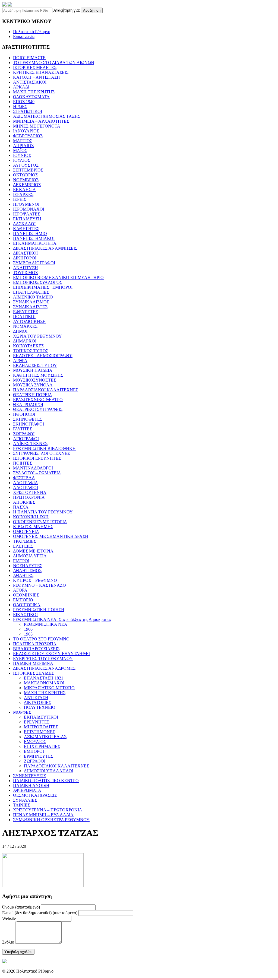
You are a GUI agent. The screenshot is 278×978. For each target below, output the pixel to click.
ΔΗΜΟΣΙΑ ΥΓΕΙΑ (30, 556)
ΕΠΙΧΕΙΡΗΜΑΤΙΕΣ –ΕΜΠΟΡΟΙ (42, 287)
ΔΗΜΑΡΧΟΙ (24, 341)
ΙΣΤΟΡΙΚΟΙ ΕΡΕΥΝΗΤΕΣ (37, 458)
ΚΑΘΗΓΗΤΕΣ (26, 228)
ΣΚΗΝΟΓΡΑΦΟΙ (28, 424)
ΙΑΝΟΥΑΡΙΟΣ (26, 131)
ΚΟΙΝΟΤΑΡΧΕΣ (28, 346)
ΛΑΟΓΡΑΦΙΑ (25, 482)
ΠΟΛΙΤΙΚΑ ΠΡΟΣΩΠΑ (34, 644)
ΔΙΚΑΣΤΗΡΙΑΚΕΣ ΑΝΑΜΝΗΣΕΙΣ (45, 248)
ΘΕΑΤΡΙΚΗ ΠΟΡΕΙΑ (32, 394)
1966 (28, 629)
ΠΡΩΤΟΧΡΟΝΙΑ (29, 497)
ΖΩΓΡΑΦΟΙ (23, 433)
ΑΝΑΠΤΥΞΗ (25, 267)
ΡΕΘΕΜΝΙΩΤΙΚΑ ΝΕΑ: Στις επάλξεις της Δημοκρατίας (62, 619)
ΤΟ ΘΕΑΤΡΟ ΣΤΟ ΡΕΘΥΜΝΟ (41, 639)
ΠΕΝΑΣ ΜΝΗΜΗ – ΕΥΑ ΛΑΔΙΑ (43, 814)
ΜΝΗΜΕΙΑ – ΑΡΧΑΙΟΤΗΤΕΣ (41, 121)
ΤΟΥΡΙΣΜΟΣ (25, 272)
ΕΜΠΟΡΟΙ (34, 751)
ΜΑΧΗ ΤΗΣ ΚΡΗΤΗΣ (34, 92)
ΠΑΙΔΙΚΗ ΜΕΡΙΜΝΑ (33, 663)
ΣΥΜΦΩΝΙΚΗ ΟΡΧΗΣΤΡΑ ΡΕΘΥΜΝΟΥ (51, 819)
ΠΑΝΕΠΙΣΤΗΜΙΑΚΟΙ (34, 238)
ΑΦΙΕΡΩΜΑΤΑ (27, 790)
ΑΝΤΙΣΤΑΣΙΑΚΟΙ (29, 82)
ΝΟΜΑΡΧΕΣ (25, 326)
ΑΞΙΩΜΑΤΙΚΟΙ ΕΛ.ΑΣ (45, 736)
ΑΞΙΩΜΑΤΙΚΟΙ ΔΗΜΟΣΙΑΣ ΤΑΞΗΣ (46, 116)
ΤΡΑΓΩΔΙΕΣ (24, 541)
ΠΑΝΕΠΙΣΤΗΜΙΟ (30, 233)
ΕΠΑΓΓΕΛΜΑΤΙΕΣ (31, 292)
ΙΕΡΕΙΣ (19, 199)
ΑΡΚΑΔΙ (21, 87)
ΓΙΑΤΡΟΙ (21, 560)
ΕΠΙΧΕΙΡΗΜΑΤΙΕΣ (42, 746)
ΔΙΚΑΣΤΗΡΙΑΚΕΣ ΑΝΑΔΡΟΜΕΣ (44, 668)
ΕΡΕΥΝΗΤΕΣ (36, 722)
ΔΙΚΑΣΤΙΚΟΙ (25, 253)
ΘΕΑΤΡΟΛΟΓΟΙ (28, 404)
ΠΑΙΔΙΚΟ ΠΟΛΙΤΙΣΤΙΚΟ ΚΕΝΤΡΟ (46, 780)
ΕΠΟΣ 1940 (23, 101)
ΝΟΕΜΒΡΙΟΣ (26, 179)
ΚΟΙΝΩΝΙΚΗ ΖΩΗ (31, 517)
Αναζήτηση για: (66, 10)
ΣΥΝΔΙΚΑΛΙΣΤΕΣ (30, 306)
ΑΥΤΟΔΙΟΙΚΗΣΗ (29, 321)
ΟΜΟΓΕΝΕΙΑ (26, 531)
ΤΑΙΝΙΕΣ (21, 805)
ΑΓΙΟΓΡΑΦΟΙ (26, 438)
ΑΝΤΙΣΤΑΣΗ (36, 697)
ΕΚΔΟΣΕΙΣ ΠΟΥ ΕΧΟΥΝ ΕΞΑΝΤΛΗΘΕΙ (51, 653)
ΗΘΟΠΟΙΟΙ (24, 414)
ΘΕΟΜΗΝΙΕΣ (26, 595)
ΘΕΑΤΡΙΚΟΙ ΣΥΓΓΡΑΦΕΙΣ (37, 409)
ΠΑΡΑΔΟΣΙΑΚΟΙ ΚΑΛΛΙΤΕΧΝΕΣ (45, 390)
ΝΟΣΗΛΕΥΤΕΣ (27, 565)
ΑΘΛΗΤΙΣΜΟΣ (27, 570)
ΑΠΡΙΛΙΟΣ (23, 145)
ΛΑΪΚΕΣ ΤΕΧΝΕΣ (30, 443)
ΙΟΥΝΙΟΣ (22, 155)
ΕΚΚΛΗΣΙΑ (24, 189)
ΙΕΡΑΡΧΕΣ (23, 194)
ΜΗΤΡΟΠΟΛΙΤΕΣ (41, 727)
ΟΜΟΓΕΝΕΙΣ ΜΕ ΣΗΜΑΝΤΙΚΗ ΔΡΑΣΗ (50, 536)
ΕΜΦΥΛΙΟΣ (35, 741)
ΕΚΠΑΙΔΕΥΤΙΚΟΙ (41, 717)
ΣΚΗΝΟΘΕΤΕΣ (27, 419)
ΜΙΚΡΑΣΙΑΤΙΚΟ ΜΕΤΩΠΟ (49, 687)
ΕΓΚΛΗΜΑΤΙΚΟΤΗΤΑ (34, 243)
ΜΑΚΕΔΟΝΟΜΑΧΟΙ (44, 683)
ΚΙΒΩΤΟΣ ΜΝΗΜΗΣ (33, 526)
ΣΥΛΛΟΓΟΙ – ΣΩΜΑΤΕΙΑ (37, 473)
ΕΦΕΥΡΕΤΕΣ (25, 311)
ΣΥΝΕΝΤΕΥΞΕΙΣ (29, 775)
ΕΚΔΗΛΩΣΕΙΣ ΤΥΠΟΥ (35, 365)
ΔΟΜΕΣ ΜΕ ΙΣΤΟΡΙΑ (33, 551)
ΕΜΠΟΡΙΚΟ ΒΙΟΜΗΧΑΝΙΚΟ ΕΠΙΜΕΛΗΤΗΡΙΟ (58, 277)
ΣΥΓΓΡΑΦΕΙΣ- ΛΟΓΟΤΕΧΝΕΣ (41, 453)
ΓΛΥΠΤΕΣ (22, 429)
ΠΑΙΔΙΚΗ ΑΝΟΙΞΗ (31, 785)
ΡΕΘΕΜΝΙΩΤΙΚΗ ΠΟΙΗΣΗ (38, 609)
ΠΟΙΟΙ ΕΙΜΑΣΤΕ (29, 57)
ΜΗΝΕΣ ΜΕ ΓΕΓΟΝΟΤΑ (36, 126)
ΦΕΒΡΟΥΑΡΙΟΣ (28, 136)
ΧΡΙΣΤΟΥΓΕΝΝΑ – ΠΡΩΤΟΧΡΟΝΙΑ (47, 810)
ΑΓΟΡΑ (20, 590)
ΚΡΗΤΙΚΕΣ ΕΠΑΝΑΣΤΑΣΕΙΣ (40, 72)
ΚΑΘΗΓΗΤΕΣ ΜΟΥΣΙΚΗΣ (38, 375)
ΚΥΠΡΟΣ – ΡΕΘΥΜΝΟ (35, 580)
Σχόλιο (8, 942)
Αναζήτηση (91, 10)
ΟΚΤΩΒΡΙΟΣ (25, 175)
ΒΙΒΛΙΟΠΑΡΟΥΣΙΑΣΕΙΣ (36, 648)
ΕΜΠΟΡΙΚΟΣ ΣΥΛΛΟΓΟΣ (37, 282)
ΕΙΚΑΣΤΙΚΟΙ (25, 614)
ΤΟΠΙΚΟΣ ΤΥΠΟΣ (30, 350)
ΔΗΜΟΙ (20, 331)
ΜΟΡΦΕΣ (22, 712)
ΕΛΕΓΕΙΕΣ (23, 546)
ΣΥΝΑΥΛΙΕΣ (25, 800)
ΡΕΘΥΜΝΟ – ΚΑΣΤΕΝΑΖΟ (39, 585)
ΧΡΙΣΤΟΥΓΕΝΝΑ (29, 492)
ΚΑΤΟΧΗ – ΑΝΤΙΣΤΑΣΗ (36, 77)
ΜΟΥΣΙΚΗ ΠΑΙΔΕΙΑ (32, 370)
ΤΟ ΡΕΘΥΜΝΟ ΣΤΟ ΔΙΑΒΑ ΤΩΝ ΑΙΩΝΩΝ (53, 62)
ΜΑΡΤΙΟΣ (22, 140)
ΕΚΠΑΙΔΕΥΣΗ (27, 219)
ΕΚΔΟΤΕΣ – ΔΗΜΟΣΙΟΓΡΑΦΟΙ (42, 355)
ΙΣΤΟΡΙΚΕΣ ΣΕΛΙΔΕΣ (33, 673)
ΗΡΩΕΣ (20, 106)
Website (9, 918)
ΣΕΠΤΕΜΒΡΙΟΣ (28, 170)
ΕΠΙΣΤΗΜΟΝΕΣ (39, 731)
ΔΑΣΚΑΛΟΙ (24, 223)
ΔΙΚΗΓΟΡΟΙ (24, 258)
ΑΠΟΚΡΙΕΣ (24, 502)
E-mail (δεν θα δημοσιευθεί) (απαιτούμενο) (39, 912)
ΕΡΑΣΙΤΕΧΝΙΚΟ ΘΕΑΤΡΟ (38, 399)
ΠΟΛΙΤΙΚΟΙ (24, 316)
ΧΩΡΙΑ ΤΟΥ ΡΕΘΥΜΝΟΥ (37, 336)
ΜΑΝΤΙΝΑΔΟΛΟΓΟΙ (33, 468)
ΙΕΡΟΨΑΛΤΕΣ (26, 214)
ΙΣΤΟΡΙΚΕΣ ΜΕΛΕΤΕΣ (34, 67)
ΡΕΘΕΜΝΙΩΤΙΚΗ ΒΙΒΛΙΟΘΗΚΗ (44, 448)
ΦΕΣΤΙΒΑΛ (24, 477)
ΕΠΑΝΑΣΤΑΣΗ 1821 (43, 678)
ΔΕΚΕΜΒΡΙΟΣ (27, 184)
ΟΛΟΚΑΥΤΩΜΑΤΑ (31, 96)
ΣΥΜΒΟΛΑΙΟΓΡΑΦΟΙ (34, 263)
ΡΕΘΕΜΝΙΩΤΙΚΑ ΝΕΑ (45, 624)
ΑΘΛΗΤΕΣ (23, 575)
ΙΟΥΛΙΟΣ (21, 160)
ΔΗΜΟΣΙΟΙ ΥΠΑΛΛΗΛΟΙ (48, 771)
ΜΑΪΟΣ (20, 150)
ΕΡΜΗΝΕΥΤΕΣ (38, 756)
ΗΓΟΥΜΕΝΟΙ (26, 204)
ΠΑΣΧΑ (21, 507)
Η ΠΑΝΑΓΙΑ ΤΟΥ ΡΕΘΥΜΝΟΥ (43, 512)
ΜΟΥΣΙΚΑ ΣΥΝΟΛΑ (33, 385)
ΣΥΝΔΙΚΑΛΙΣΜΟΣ (31, 302)
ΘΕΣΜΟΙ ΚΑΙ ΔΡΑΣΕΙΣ (35, 795)
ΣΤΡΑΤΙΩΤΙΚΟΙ (27, 111)
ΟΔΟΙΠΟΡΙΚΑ (26, 604)
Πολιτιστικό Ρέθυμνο (31, 31)
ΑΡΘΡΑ (20, 360)
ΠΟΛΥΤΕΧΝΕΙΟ (39, 707)
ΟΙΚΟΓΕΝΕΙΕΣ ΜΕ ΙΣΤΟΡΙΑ (40, 521)
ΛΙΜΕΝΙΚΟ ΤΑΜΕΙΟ (33, 297)
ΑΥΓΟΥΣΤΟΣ (26, 165)
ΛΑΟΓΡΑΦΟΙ (25, 487)
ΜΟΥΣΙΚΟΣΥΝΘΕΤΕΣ (34, 380)
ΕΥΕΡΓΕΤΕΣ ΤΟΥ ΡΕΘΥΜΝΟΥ (43, 658)
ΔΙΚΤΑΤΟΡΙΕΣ (37, 702)
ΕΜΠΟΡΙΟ (23, 600)
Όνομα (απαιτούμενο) (21, 907)
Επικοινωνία (23, 36)
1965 (28, 634)
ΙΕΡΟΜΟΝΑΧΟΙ (28, 209)
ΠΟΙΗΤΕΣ (22, 463)
